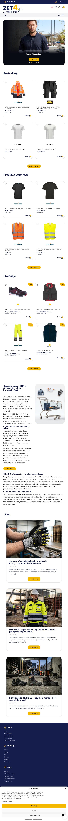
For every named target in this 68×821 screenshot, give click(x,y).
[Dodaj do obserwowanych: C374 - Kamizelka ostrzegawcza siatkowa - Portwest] (37, 224)
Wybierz (27, 115)
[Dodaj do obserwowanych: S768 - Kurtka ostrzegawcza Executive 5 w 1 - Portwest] (5, 82)
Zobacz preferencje (34, 815)
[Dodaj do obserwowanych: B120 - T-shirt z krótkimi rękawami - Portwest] (5, 183)
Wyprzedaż (7, 762)
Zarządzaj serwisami (7, 801)
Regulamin (7, 771)
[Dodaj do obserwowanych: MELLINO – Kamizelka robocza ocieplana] (37, 285)
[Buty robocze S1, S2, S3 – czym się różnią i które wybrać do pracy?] (34, 694)
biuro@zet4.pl (11, 740)
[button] (65, 789)
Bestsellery (7, 757)
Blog (5, 754)
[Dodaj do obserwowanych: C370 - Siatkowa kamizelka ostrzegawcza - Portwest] (5, 224)
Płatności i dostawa (9, 776)
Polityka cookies (28, 819)
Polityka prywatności (37, 819)
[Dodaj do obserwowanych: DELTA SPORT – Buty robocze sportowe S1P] (5, 285)
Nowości (6, 759)
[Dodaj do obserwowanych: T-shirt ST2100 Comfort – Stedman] (5, 124)
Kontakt (6, 750)
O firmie (6, 752)
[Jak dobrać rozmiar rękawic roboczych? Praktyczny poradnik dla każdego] (34, 558)
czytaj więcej (34, 579)
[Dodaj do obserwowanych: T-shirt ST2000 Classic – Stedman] (37, 124)
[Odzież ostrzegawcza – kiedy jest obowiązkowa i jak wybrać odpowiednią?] (34, 626)
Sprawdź (34, 59)
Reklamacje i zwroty (9, 774)
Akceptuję (34, 805)
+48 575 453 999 (10, 1)
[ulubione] (55, 7)
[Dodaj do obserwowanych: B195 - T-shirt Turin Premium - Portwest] (37, 183)
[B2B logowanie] (52, 7)
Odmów (34, 810)
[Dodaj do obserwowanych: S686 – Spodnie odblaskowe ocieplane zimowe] (5, 325)
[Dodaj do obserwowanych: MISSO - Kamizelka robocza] (37, 325)
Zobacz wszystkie (34, 166)
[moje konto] (59, 7)
